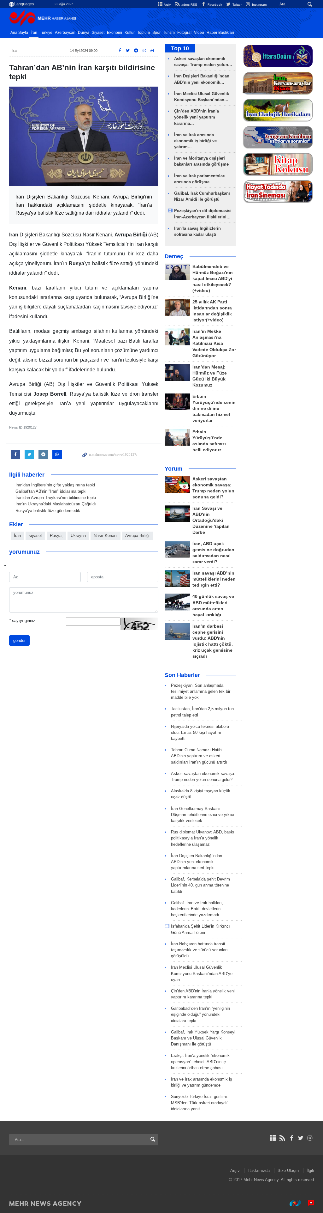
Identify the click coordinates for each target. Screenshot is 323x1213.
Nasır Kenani (105, 535)
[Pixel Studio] (308, 1203)
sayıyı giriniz (22, 620)
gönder (19, 640)
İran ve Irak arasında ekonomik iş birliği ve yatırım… (195, 140)
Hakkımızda (259, 1170)
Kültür (130, 32)
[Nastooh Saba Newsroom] (292, 1203)
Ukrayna (78, 535)
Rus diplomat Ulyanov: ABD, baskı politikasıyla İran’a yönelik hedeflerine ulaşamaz (202, 838)
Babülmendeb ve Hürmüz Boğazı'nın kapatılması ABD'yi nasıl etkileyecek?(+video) (212, 278)
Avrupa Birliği (137, 535)
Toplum (143, 32)
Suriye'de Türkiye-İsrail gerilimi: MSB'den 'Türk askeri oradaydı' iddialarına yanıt (199, 1102)
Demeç (174, 256)
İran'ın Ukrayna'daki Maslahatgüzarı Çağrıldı (55, 504)
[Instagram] (310, 1138)
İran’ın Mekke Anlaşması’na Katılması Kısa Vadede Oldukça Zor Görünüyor (214, 343)
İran (34, 32)
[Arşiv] (273, 1138)
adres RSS (188, 4)
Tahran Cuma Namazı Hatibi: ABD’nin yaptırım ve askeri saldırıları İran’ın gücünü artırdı (199, 755)
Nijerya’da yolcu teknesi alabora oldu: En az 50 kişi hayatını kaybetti (200, 732)
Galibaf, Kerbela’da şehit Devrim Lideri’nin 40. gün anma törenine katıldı (200, 885)
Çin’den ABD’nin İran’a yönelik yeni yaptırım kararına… (196, 117)
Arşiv (167, 4)
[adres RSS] (282, 1138)
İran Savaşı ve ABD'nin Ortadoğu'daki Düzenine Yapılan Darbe (211, 520)
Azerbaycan (65, 32)
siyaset (35, 535)
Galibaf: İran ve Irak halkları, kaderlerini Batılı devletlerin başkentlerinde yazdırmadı (197, 908)
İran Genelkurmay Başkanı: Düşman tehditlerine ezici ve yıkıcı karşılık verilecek (202, 814)
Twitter (237, 4)
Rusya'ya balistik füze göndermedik (47, 510)
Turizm (169, 32)
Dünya (83, 32)
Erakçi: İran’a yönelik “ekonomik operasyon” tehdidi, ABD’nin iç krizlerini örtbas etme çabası (200, 1061)
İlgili (310, 1170)
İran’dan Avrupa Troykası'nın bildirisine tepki (55, 497)
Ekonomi (114, 32)
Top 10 (180, 48)
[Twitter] (301, 1138)
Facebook (214, 4)
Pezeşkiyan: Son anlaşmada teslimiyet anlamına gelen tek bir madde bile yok (200, 691)
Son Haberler (182, 675)
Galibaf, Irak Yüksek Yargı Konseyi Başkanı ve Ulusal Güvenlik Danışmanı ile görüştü (203, 1038)
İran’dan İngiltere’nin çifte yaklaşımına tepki (55, 485)
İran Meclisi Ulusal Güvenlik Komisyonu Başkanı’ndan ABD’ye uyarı (201, 973)
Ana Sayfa (19, 32)
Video (199, 32)
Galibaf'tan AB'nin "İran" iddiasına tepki (50, 491)
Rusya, (56, 535)
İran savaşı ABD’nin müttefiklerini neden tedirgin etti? (214, 579)
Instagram (259, 4)
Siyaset (98, 32)
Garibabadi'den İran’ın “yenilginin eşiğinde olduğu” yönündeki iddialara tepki (200, 1014)
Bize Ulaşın (288, 1170)
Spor (156, 32)
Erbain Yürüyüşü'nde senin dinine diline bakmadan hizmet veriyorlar (214, 408)
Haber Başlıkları (220, 32)
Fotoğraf (184, 32)
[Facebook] (291, 1138)
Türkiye (46, 32)
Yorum (173, 469)
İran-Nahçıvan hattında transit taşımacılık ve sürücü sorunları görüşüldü (199, 950)
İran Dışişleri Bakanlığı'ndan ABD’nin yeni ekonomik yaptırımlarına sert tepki (196, 861)
